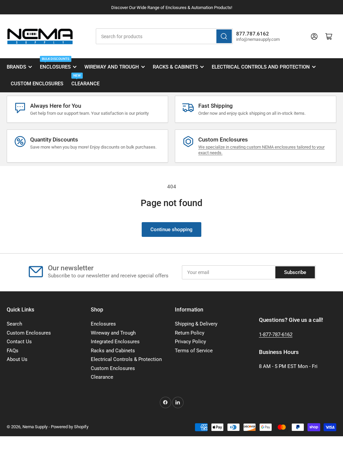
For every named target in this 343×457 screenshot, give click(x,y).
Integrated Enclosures (115, 342)
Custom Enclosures (37, 84)
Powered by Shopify (69, 426)
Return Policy (189, 333)
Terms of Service (194, 351)
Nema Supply (35, 426)
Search (14, 324)
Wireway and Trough (111, 67)
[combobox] (164, 36)
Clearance (85, 81)
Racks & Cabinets (175, 67)
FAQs (12, 351)
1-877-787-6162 (275, 335)
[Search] (224, 36)
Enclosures (55, 64)
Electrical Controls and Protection (261, 67)
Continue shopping (171, 229)
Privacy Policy (190, 342)
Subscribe (295, 272)
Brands (16, 67)
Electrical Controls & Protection (126, 359)
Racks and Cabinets (113, 351)
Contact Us (19, 342)
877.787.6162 (252, 34)
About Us (17, 359)
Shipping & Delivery (196, 324)
